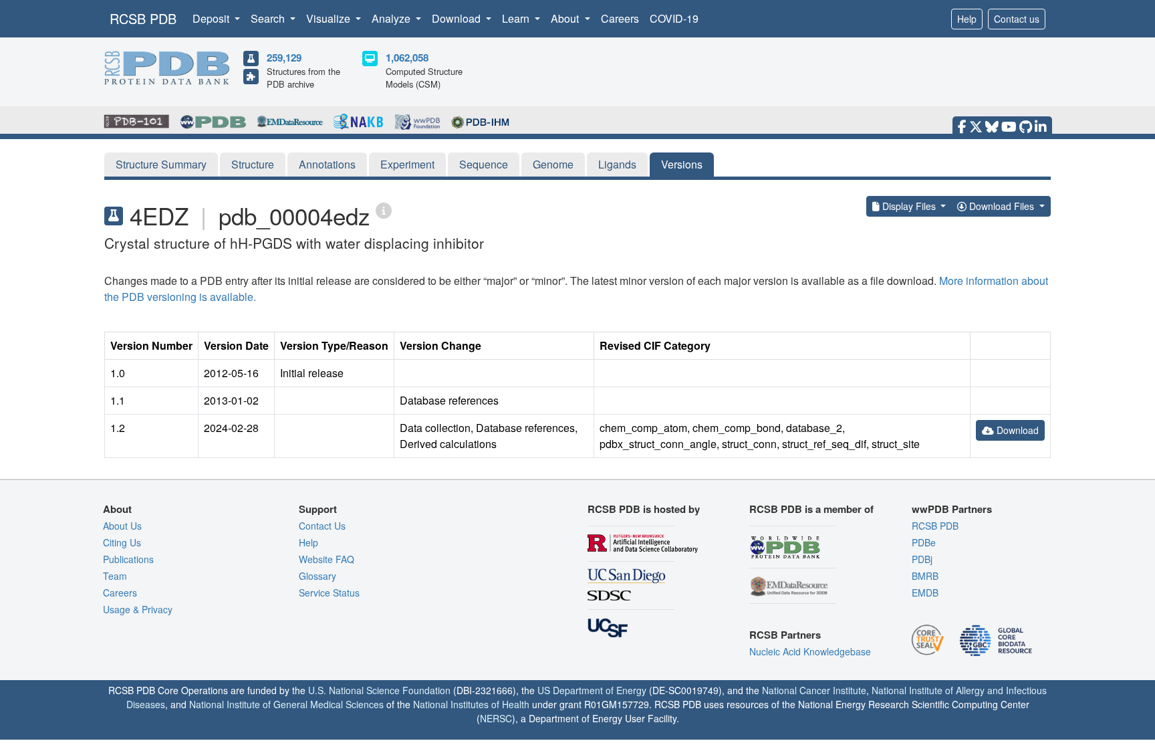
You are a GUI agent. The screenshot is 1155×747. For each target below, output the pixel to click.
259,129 (284, 57)
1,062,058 (407, 57)
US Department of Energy (591, 690)
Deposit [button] (212, 18)
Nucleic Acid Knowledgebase (810, 651)
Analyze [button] (392, 18)
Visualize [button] (329, 18)
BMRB (925, 575)
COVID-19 (674, 18)
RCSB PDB (143, 18)
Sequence (483, 164)
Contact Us (322, 525)
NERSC (496, 718)
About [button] (566, 18)
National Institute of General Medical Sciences (286, 704)
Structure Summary (161, 164)
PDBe (924, 542)
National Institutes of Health (471, 704)
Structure (252, 164)
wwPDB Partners (952, 509)
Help (967, 18)
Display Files (909, 206)
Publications (128, 559)
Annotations (327, 164)
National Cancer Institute (814, 690)
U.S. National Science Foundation (379, 690)
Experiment (407, 164)
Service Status (329, 592)
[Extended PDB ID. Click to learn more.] (384, 209)
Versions (681, 164)
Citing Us (122, 542)
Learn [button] (517, 18)
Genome (553, 164)
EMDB (925, 592)
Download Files (1002, 206)
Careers (620, 18)
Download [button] (457, 18)
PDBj (922, 559)
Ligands (617, 164)
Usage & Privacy (137, 609)
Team (115, 575)
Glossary (317, 575)
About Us (122, 525)
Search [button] (269, 18)
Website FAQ (326, 559)
